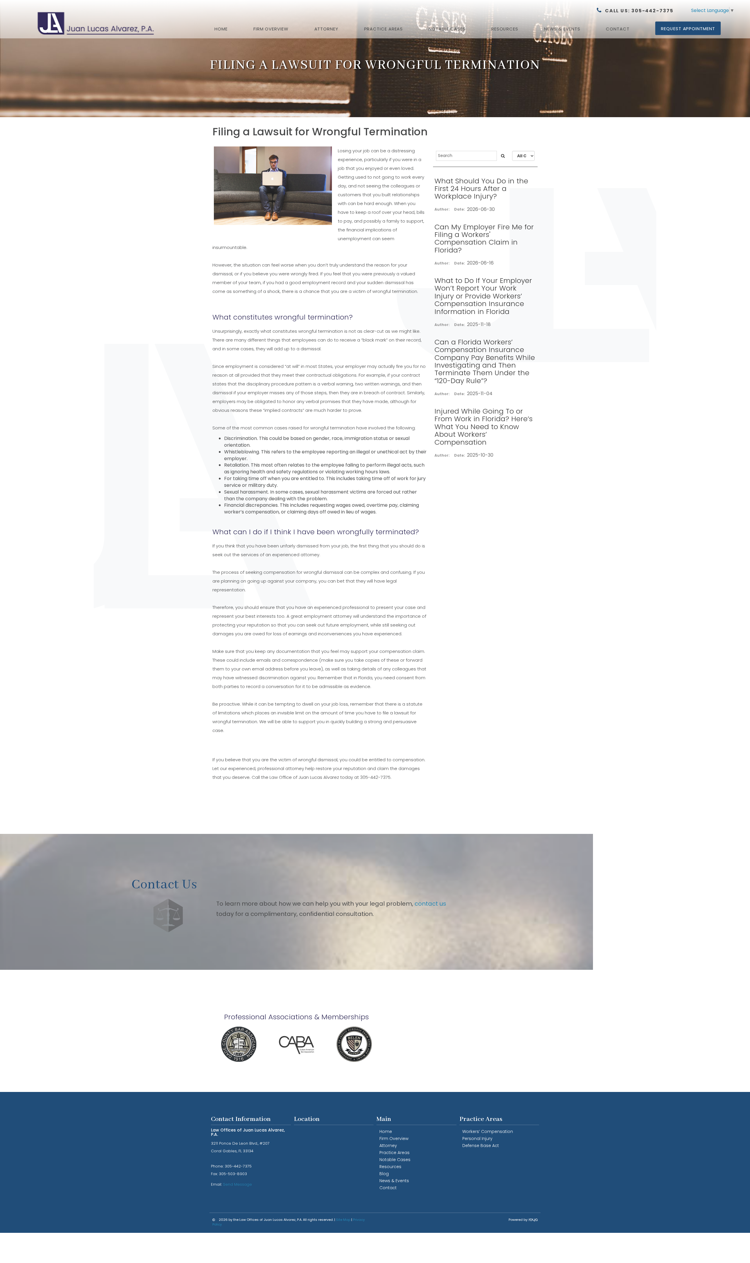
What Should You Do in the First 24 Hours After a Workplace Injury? (481, 188)
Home (221, 29)
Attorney (326, 29)
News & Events (394, 1181)
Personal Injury (477, 1138)
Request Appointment (688, 28)
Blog (384, 1174)
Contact (617, 29)
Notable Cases (447, 29)
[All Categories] (523, 156)
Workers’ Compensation (487, 1131)
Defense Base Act (480, 1145)
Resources (504, 29)
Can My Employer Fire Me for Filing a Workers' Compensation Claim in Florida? (484, 238)
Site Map (343, 1219)
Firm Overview (271, 29)
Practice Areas (383, 29)
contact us (430, 904)
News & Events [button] (562, 29)
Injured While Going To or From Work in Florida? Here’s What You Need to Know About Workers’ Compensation (483, 426)
